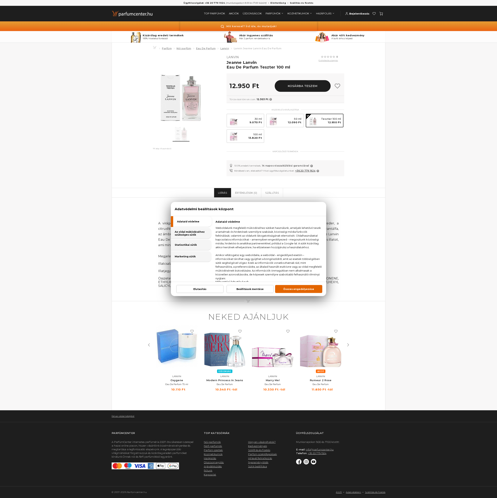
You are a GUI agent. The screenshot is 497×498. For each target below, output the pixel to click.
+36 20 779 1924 (305, 170)
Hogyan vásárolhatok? (262, 441)
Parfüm (167, 48)
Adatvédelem (353, 492)
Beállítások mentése (250, 289)
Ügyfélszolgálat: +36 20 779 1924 (204, 3)
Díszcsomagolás (214, 462)
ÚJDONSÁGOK (252, 13)
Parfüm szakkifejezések (262, 454)
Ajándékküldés (213, 466)
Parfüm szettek (213, 450)
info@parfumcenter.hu (320, 449)
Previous (149, 345)
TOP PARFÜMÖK (214, 13)
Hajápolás (210, 458)
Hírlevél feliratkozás (260, 458)
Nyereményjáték (258, 462)
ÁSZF (339, 492)
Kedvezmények (257, 446)
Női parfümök (212, 441)
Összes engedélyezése (298, 289)
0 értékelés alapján (328, 60)
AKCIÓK (234, 13)
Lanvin (224, 48)
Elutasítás (199, 289)
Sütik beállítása (257, 466)
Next (348, 345)
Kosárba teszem (303, 86)
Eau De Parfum (205, 48)
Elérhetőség (278, 3)
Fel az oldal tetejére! (123, 416)
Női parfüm (183, 48)
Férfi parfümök (213, 446)
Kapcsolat (210, 474)
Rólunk (208, 470)
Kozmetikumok (213, 454)
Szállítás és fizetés (302, 3)
